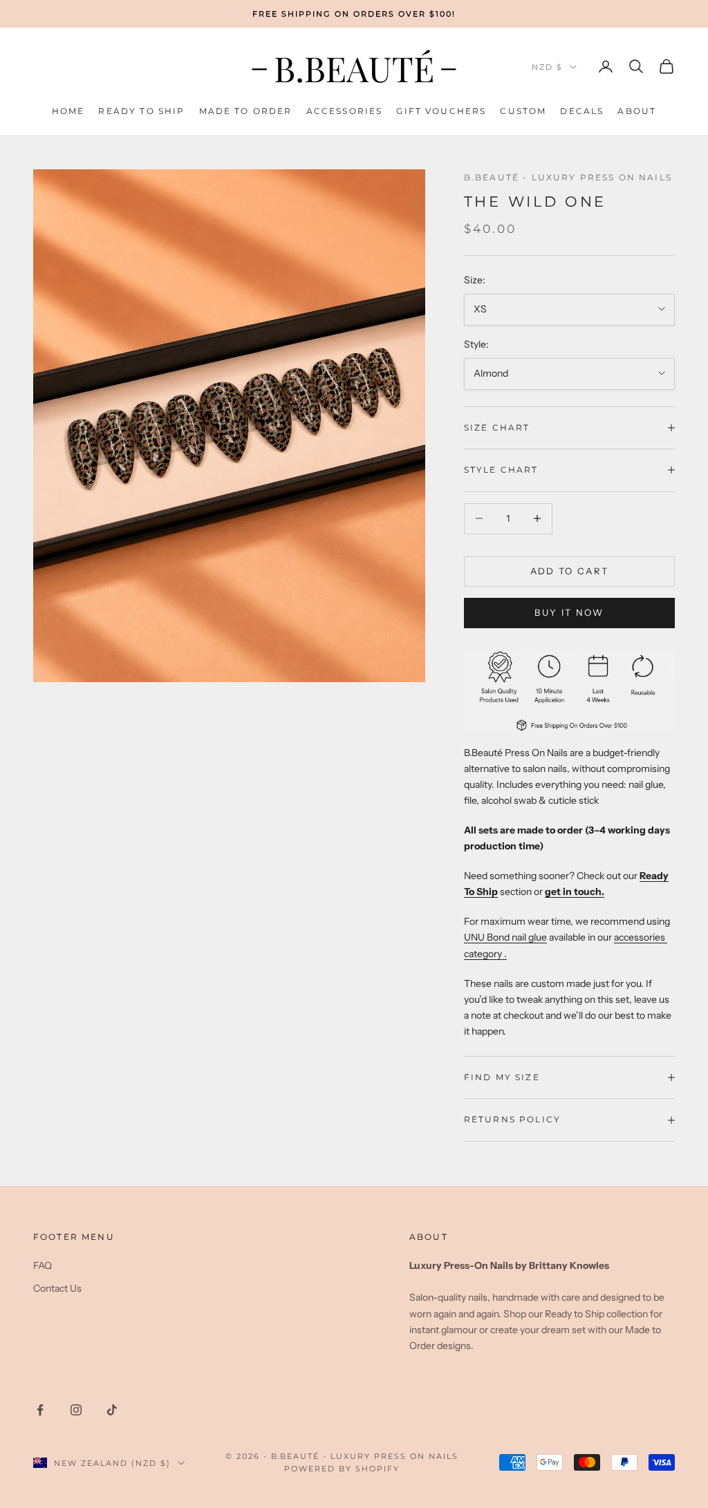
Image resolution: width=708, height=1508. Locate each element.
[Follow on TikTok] (112, 1410)
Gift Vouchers (441, 111)
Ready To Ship (141, 111)
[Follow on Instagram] (76, 1410)
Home (68, 111)
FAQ (42, 1265)
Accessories (344, 111)
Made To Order (245, 111)
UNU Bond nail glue (505, 937)
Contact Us (57, 1288)
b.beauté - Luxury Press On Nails (568, 177)
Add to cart (569, 570)
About (636, 111)
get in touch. (574, 891)
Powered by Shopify (342, 1468)
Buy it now (569, 612)
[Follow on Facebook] (40, 1410)
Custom (523, 111)
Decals (582, 111)
